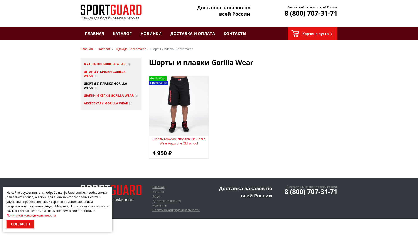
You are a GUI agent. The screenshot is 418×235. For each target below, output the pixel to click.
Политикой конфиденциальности (31, 215)
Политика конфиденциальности (176, 210)
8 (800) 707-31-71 (311, 13)
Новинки (151, 33)
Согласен (20, 224)
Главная (94, 33)
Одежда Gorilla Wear (131, 49)
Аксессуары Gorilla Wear (106, 103)
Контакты (235, 33)
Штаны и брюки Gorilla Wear (105, 74)
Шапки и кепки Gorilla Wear (109, 95)
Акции (156, 196)
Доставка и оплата (192, 33)
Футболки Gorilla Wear (104, 64)
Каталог (122, 33)
